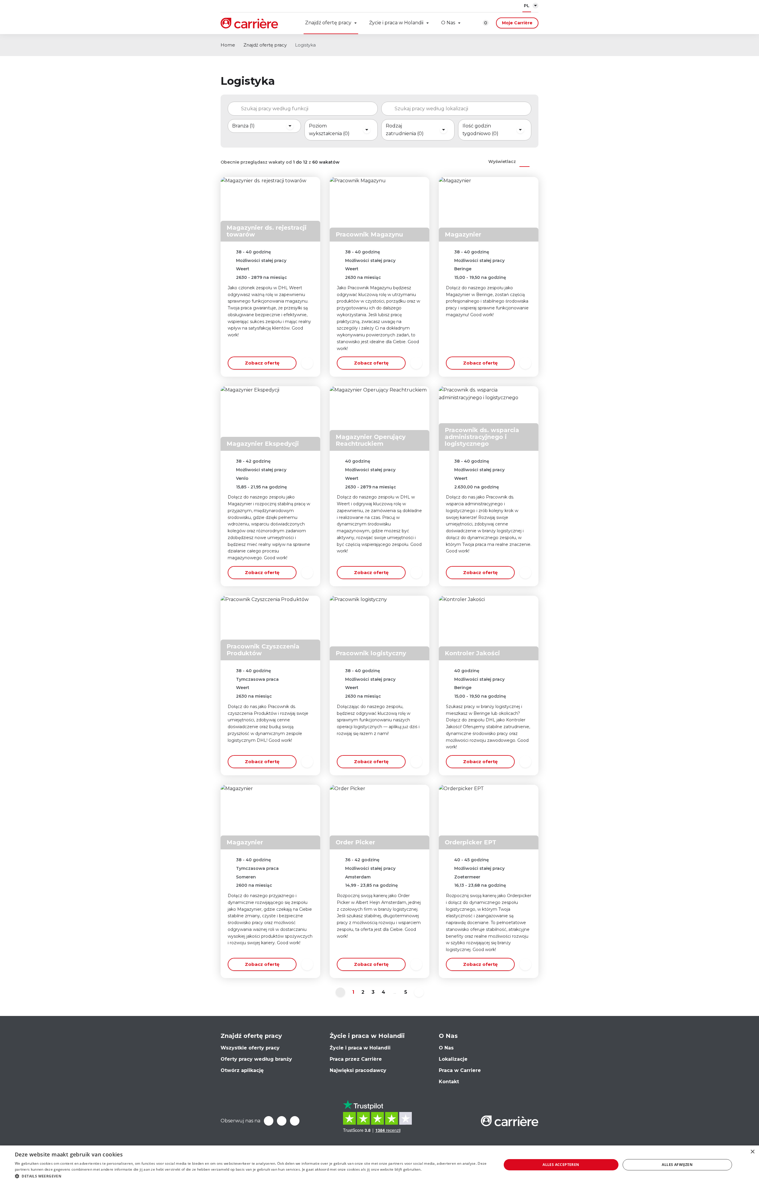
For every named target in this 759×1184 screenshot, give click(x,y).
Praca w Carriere (460, 1070)
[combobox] (303, 109)
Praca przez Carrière (356, 1059)
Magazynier (463, 234)
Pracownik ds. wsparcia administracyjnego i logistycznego (482, 436)
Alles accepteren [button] (561, 1164)
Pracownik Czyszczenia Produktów (263, 650)
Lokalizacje (453, 1059)
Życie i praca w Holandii (396, 22)
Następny (419, 992)
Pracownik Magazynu (369, 234)
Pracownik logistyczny (371, 653)
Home (228, 45)
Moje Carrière (517, 22)
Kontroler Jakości (472, 653)
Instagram (294, 1121)
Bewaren (307, 363)
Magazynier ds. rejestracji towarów (267, 231)
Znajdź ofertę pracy (328, 22)
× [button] (752, 1152)
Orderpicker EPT (470, 842)
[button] (251, 1176)
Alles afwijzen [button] (677, 1164)
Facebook (268, 1121)
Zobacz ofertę (262, 363)
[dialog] (379, 1164)
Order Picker (355, 842)
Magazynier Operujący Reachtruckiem (371, 440)
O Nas (448, 22)
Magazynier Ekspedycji (263, 443)
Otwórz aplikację (242, 1070)
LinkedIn (281, 1121)
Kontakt (449, 1081)
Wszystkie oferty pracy (250, 1048)
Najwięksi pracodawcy (358, 1070)
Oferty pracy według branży (256, 1059)
